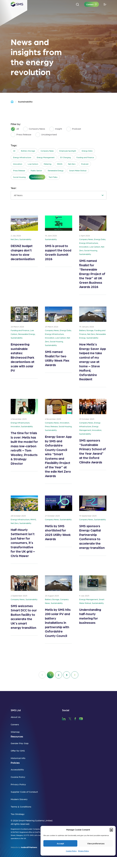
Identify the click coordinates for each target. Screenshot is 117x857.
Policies (15, 762)
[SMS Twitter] (70, 718)
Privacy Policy (83, 851)
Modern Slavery (19, 799)
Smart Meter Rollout (77, 170)
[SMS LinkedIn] (63, 718)
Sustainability (37, 177)
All (14, 151)
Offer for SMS (18, 750)
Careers (15, 724)
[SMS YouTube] (81, 718)
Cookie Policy (71, 851)
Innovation (17, 164)
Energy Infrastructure (22, 157)
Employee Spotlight (67, 151)
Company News (47, 151)
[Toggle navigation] (104, 4)
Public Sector (36, 170)
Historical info (18, 758)
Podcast (84, 164)
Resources (17, 736)
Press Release (19, 170)
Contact (89, 4)
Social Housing (19, 177)
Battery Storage (28, 151)
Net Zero (71, 164)
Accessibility (17, 769)
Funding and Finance (85, 157)
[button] (111, 829)
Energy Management (46, 157)
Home (13, 101)
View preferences (95, 843)
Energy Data (87, 151)
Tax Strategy (18, 814)
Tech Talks (53, 177)
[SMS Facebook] (75, 718)
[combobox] (58, 195)
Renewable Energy (55, 170)
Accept (60, 843)
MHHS (59, 164)
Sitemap (15, 731)
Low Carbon (33, 164)
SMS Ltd (16, 710)
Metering (47, 164)
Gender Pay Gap (20, 743)
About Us (16, 717)
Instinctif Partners (29, 847)
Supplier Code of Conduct (24, 791)
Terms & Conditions (21, 806)
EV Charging (65, 157)
